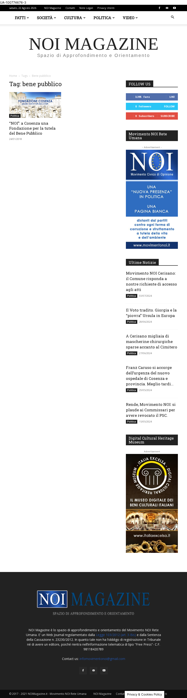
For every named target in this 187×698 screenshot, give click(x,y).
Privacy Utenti (105, 8)
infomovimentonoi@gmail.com (102, 659)
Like (172, 96)
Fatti (20, 17)
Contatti (70, 8)
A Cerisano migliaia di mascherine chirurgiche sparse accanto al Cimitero (151, 341)
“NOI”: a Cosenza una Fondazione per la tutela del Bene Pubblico (32, 128)
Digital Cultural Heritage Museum (151, 440)
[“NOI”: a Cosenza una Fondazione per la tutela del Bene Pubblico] (35, 105)
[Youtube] (174, 8)
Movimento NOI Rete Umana (148, 135)
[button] (172, 17)
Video (128, 17)
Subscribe (168, 116)
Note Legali (86, 8)
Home (13, 76)
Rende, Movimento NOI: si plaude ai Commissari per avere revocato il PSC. (151, 410)
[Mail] (167, 8)
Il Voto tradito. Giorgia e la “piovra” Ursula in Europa (151, 312)
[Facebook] (159, 8)
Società (45, 17)
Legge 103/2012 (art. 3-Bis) (116, 635)
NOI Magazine (52, 8)
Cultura (73, 17)
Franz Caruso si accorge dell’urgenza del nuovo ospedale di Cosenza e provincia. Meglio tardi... (150, 375)
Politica (102, 17)
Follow (169, 106)
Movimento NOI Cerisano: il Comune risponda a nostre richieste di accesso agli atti (151, 281)
